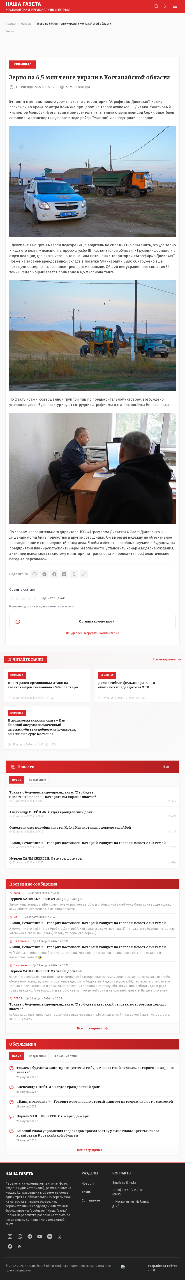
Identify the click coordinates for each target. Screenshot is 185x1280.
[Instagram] (9, 1236)
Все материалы (164, 659)
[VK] (64, 574)
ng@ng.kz (129, 1183)
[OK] (74, 574)
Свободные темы (65, 1056)
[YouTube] (39, 1236)
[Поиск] (156, 6)
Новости (26, 23)
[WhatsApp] (34, 574)
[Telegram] (44, 574)
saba (17, 893)
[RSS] (19, 1246)
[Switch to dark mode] (166, 6)
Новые (16, 779)
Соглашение (91, 1200)
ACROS (18, 998)
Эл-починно (21, 941)
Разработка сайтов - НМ (163, 1268)
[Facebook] (54, 574)
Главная (10, 23)
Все (166, 767)
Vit (15, 917)
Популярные (37, 779)
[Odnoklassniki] (59, 1236)
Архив (86, 1192)
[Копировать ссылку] (84, 574)
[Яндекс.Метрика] (131, 1268)
